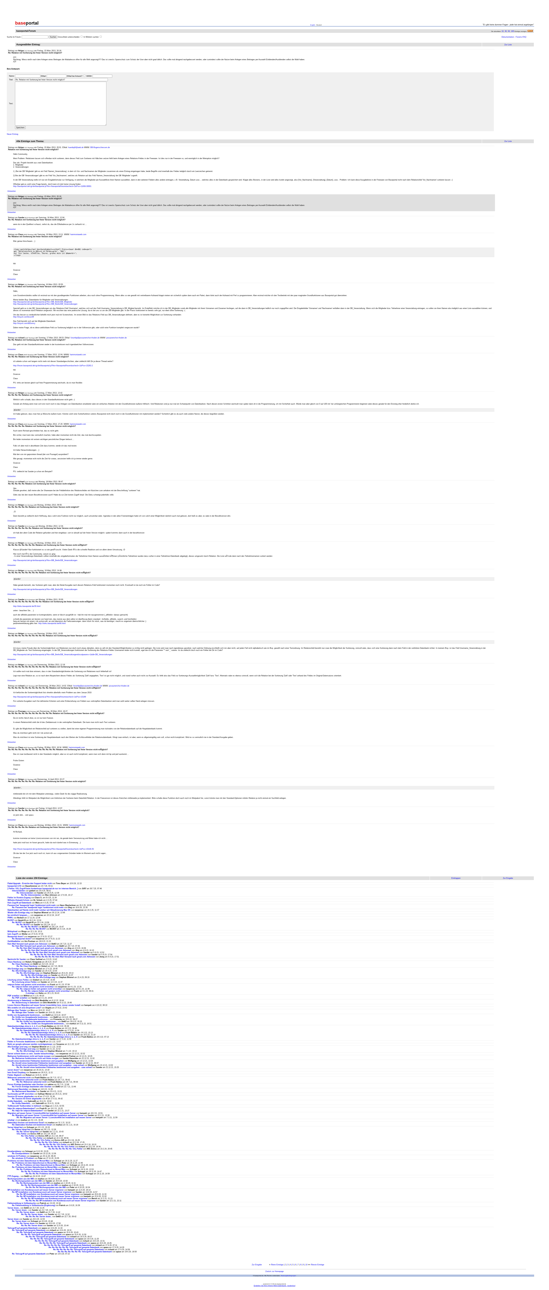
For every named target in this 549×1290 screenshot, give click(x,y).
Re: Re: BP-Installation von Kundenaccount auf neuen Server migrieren (48, 1194)
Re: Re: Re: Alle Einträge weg (34, 975)
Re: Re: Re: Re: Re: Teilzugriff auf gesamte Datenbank (63, 1243)
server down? (14, 1070)
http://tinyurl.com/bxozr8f (23, 317)
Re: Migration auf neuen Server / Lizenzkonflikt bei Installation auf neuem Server (47, 1115)
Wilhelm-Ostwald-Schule (18, 900)
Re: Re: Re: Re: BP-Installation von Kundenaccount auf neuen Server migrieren (61, 1201)
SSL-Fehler (21, 1134)
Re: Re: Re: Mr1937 (29, 927)
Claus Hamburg (14, 962)
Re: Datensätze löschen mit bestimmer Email (32, 1125)
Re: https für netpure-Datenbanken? (27, 1111)
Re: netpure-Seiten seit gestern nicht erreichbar (33, 987)
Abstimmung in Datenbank (19, 1000)
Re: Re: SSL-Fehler (34, 1138)
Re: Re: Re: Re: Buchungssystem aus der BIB (46, 1187)
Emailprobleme (14, 1151)
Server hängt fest (15, 1127)
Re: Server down (19, 1221)
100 (512, 31)
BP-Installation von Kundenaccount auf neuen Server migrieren (36, 1190)
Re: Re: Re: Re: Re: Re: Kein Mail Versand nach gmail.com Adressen (65, 957)
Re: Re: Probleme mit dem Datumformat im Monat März (41, 1165)
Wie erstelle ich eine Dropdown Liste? (25, 1008)
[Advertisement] (274, 9)
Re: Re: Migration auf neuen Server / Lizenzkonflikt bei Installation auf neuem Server (54, 1117)
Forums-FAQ (521, 37)
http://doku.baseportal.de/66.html (52, 623)
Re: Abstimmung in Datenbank (25, 1003)
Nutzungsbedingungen (288, 1275)
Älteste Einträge (317, 1265)
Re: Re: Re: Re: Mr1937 (36, 929)
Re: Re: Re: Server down (32, 1225)
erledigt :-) (12, 1120)
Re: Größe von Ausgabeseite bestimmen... (30, 1017)
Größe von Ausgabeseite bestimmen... (24, 1015)
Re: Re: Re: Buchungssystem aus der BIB (39, 1185)
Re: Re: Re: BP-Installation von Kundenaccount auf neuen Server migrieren (54, 1198)
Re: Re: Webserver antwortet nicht (31, 1082)
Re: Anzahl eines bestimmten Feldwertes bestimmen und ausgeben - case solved (48, 1065)
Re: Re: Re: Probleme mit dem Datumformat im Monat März (47, 1171)
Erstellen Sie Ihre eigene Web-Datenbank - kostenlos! (274, 1286)
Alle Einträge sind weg (18, 1047)
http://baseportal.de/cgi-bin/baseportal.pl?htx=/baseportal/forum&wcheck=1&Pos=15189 (49, 697)
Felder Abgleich (15, 1075)
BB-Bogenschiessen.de (100, 147)
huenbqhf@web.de (75, 147)
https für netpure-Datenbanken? (21, 1108)
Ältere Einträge (277, 1265)
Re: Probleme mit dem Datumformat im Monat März (35, 1163)
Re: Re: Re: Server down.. (32, 1214)
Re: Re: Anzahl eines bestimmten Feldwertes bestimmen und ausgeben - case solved (54, 1067)
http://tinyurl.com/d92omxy (24, 323)
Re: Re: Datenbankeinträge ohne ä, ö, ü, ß (35, 1030)
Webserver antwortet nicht (19, 1078)
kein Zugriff (13, 934)
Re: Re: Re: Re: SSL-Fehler (46, 1142)
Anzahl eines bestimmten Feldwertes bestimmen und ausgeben (36, 1061)
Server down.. (14, 1208)
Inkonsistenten (19, 891)
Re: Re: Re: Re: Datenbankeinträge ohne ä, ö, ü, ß (47, 1035)
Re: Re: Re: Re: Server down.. (39, 1216)
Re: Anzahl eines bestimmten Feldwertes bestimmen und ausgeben (42, 1063)
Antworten (11, 191)
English (312, 25)
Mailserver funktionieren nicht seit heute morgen (29, 1056)
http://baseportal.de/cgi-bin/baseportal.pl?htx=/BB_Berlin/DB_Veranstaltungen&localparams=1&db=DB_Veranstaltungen (62, 654)
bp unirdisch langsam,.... (19, 915)
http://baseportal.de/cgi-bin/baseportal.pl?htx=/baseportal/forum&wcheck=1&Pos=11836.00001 (52, 186)
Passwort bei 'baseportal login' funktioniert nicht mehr (32, 905)
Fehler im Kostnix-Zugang (19, 897)
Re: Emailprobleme (20, 1153)
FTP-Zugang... (14, 1176)
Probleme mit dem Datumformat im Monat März (29, 1161)
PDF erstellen (13, 996)
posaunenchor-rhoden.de (116, 338)
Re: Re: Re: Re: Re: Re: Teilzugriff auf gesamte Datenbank (74, 1247)
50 (509, 31)
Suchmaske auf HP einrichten (21, 1094)
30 (506, 31)
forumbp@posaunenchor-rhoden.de (85, 338)
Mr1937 (11, 920)
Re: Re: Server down (26, 1223)
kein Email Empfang (17, 1072)
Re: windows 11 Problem (23, 1158)
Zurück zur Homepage (274, 1271)
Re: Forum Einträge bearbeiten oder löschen (31, 1087)
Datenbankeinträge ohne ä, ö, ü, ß (22, 1026)
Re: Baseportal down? (21, 939)
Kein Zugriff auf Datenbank (19, 903)
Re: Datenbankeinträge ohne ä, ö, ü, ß (28, 1028)
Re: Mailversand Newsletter (24, 1091)
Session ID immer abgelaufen (21, 1096)
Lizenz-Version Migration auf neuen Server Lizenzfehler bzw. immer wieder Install (44, 1005)
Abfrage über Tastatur (17, 1010)
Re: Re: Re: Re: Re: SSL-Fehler (52, 1144)
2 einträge (30, 993)
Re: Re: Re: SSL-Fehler (40, 1140)
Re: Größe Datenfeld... (22, 1103)
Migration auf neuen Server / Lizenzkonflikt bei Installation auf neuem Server (42, 1113)
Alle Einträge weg (15, 969)
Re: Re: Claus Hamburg (27, 966)
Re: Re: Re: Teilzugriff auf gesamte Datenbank (41, 1234)
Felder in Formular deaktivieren (21, 1042)
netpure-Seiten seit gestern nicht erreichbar (27, 985)
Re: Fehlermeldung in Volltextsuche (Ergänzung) (33, 1205)
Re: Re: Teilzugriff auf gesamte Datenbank (35, 1232)
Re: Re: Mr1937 (23, 924)
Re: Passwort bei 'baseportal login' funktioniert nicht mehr (38, 907)
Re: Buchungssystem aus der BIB (27, 1181)
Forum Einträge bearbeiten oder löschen (25, 1084)
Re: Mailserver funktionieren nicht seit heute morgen (35, 1058)
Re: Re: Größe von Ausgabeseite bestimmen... (37, 1021)
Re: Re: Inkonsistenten (31, 895)
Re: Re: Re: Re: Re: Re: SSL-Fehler (59, 1147)
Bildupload (12, 931)
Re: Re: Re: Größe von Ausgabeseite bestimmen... (43, 1024)
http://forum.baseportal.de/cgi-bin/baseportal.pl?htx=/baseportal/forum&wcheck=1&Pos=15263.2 (53, 366)
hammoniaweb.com (78, 234)
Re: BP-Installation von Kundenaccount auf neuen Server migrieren (41, 1192)
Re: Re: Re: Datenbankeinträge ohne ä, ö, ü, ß (41, 1033)
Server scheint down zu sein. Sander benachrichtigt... (31, 1054)
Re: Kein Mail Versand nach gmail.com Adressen (33, 946)
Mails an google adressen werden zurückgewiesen (30, 1044)
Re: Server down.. (20, 1210)
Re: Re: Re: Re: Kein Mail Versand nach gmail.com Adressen (52, 952)
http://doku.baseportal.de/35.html (26, 606)
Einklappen (456, 878)
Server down (13, 1219)
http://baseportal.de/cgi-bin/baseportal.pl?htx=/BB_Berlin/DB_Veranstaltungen (45, 304)
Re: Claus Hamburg (20, 964)
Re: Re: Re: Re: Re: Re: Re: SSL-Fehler (65, 1149)
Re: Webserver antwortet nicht (25, 1080)
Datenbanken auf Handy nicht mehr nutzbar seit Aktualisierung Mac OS (39, 910)
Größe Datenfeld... (16, 1101)
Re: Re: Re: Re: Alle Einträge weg (40, 977)
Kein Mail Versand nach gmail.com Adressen (27, 944)
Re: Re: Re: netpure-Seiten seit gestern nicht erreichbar (45, 991)
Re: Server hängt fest (21, 1129)
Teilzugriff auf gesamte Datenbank (23, 1228)
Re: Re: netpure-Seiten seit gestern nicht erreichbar (39, 989)
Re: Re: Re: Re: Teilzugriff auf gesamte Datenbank (52, 1239)
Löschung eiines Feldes (18, 980)
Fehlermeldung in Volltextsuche (22, 1203)
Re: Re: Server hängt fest (27, 1132)
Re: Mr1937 (17, 922)
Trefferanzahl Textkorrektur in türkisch (25, 1106)
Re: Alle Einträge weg (21, 971)
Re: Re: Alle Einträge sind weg (30, 1051)
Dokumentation (508, 37)
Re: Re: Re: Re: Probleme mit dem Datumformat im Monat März (54, 1174)
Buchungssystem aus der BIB (21, 1179)
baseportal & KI (14, 886)
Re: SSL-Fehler (27, 1136)
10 (503, 31)
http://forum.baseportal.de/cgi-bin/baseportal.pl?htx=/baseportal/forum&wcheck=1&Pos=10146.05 (53, 849)
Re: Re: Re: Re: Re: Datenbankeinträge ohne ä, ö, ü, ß (53, 1037)
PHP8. (10, 918)
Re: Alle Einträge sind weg (23, 1049)
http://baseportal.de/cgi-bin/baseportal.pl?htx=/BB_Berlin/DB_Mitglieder (42, 302)
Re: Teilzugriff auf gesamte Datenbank (28, 1230)
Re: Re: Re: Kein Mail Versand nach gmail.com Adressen (46, 950)
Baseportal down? (16, 936)
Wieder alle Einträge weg (19, 912)
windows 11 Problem (17, 1156)
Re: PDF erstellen (19, 998)
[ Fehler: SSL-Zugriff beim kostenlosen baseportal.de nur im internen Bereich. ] (43, 888)
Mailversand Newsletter (18, 1089)
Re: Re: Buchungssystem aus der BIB (33, 1183)
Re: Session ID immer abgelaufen (27, 1099)
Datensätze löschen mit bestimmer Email (26, 1123)
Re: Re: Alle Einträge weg (28, 973)
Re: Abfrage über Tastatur (23, 1012)
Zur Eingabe (257, 1265)
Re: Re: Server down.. (26, 1212)
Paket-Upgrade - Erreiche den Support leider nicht (30, 883)
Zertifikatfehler (14, 941)
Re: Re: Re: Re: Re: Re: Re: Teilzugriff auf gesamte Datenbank (85, 1252)
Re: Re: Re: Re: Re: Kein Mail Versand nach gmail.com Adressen (58, 954)
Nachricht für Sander (17, 959)
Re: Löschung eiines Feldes (24, 982)
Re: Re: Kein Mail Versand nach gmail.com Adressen (40, 948)
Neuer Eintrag (12, 134)
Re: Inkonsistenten (25, 893)
